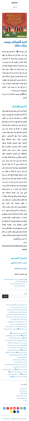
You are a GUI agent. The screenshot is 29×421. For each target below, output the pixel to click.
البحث (25, 293)
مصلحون (14, 2)
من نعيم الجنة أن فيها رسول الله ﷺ (18, 333)
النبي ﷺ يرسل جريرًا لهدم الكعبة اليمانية (18, 338)
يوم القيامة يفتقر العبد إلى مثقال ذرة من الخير (17, 309)
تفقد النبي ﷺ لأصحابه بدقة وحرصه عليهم (17, 350)
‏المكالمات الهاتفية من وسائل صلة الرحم (18, 355)
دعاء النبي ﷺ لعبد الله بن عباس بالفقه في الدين (16, 335)
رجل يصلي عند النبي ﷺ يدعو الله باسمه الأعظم (16, 352)
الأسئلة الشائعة (23, 393)
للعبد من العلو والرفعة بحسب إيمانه (19, 324)
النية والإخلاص (21, 279)
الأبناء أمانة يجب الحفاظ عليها (20, 367)
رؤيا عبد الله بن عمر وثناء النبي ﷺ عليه (18, 376)
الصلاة (19, 281)
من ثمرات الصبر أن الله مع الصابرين (19, 319)
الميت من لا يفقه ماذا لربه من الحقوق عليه (17, 322)
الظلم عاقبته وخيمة (22, 357)
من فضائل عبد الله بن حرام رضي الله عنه (17, 347)
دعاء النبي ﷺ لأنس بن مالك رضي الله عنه (17, 374)
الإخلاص (23, 281)
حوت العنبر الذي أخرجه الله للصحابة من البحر (16, 305)
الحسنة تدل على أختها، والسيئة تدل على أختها (16, 317)
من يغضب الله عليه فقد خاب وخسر (19, 307)
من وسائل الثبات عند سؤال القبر (20, 360)
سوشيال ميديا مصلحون (21, 395)
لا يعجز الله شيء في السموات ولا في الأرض (18, 312)
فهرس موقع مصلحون (22, 398)
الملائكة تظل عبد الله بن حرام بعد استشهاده (17, 345)
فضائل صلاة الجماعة (8, 279)
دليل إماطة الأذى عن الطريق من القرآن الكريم (16, 314)
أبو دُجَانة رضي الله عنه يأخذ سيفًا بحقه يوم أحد (16, 340)
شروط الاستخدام (23, 391)
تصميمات (16, 279)
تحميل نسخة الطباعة (21, 268)
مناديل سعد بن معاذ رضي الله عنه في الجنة (17, 343)
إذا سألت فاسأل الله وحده (21, 362)
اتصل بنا (25, 400)
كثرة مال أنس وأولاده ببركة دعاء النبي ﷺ (17, 372)
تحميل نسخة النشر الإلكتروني (19, 263)
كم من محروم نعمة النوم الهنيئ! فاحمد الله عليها (16, 364)
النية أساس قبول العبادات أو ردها (17, 284)
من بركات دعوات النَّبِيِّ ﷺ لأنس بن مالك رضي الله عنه (14, 369)
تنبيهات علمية (23, 388)
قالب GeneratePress (8, 419)
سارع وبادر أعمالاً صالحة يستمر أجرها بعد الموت (16, 326)
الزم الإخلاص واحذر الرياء (19, 286)
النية (16, 281)
